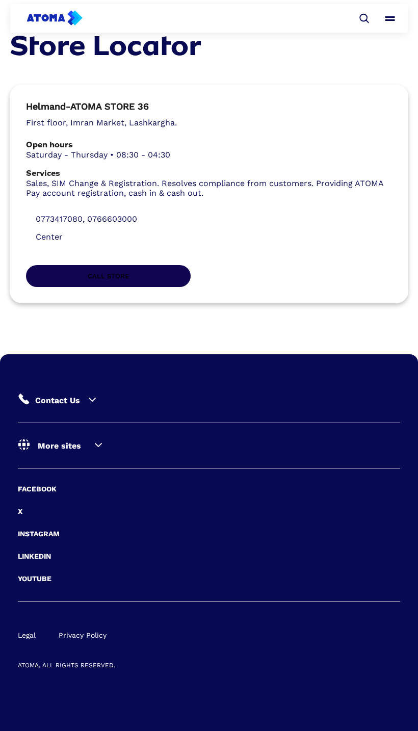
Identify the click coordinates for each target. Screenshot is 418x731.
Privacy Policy (83, 635)
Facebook (37, 489)
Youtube (34, 579)
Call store (108, 276)
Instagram (39, 534)
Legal (27, 635)
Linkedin (34, 556)
